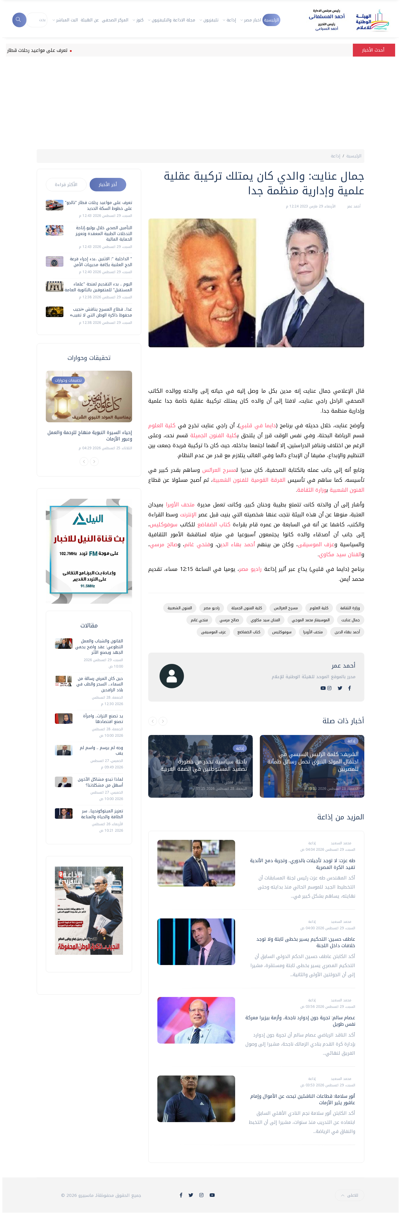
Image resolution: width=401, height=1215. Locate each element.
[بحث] (19, 20)
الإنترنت (189, 515)
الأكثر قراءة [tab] (66, 185)
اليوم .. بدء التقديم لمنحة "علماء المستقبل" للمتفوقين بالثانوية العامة (98, 287)
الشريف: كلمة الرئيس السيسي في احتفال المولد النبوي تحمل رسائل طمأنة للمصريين (312, 761)
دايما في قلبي (258, 425)
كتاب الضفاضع (215, 525)
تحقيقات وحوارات (68, 380)
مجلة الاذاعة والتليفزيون (173, 20)
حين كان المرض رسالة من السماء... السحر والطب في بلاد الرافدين (99, 684)
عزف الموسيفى (213, 632)
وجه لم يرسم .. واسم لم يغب (101, 751)
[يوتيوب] (323, 688)
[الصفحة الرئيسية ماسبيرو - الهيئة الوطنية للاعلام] (342, 20)
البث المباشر (67, 20)
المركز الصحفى (115, 20)
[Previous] (84, 461)
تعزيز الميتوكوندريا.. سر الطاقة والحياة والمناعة (102, 814)
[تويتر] (340, 688)
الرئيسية (271, 20)
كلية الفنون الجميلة (213, 435)
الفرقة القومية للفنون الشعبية (250, 480)
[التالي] (163, 721)
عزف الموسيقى (316, 544)
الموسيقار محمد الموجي (311, 620)
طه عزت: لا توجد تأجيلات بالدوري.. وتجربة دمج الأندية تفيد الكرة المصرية (302, 864)
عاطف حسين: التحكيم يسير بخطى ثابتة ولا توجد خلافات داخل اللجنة (305, 942)
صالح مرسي (164, 544)
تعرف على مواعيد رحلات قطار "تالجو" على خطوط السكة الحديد (98, 205)
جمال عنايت (350, 620)
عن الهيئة (90, 20)
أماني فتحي (233, 782)
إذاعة (231, 20)
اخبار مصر (252, 20)
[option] (200, 766)
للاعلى (352, 1195)
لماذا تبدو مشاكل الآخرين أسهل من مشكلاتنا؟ (100, 782)
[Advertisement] (200, 100)
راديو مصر (250, 569)
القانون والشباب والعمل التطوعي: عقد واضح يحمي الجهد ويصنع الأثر (99, 646)
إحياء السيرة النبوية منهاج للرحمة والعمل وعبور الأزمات (90, 435)
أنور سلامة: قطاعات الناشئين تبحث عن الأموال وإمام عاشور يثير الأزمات (302, 1099)
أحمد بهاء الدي (237, 544)
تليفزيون (210, 20)
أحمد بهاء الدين (347, 632)
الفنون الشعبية (347, 490)
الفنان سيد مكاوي (340, 554)
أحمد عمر (353, 206)
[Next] (94, 461)
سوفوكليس (164, 525)
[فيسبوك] (349, 688)
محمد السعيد (340, 843)
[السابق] (152, 721)
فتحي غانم (197, 544)
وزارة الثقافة (311, 490)
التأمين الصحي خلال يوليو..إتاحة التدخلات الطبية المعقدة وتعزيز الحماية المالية (104, 233)
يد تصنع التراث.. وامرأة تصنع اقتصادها (103, 719)
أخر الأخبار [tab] (108, 185)
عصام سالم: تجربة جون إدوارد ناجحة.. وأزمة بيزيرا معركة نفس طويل (300, 1021)
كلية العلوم (162, 425)
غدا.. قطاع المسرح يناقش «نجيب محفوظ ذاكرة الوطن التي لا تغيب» (101, 312)
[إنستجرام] (329, 688)
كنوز (140, 20)
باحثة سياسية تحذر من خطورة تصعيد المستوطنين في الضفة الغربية (204, 765)
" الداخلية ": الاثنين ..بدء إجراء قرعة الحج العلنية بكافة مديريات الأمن (101, 262)
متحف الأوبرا (180, 505)
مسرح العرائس (219, 470)
